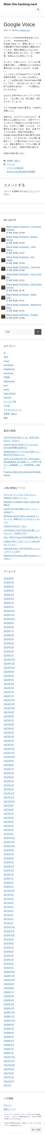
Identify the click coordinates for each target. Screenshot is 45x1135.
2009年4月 (9, 1004)
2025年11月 (9, 615)
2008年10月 (9, 1020)
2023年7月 (9, 720)
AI (5, 353)
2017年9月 (9, 895)
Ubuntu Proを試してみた (15, 526)
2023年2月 (9, 740)
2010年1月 (8, 968)
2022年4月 (9, 781)
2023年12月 (9, 700)
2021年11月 (9, 797)
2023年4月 (9, 732)
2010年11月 (9, 931)
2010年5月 (9, 955)
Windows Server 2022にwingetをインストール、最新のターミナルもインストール (22, 519)
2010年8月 (9, 943)
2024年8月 (9, 671)
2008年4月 (9, 1041)
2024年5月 (9, 680)
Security (7, 397)
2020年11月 (9, 842)
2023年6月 (9, 724)
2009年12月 (9, 972)
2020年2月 (9, 874)
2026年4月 (9, 594)
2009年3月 (9, 1008)
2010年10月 (9, 935)
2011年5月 (8, 907)
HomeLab (8, 373)
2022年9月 (9, 761)
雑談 (6, 418)
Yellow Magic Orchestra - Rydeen (22, 315)
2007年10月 (9, 1065)
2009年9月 (9, 984)
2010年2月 (9, 963)
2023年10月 (9, 708)
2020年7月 (9, 854)
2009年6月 (9, 996)
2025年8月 (9, 627)
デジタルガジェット (13, 409)
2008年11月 (9, 1016)
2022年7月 (9, 769)
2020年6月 (9, 858)
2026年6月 (9, 586)
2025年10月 (9, 619)
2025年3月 (9, 647)
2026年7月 (9, 582)
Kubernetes (9, 381)
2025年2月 (9, 651)
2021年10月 (9, 801)
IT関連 (6, 377)
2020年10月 (9, 846)
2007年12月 (9, 1057)
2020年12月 (9, 838)
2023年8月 (9, 716)
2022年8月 (9, 765)
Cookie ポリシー (15, 1125)
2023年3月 (9, 736)
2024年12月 (9, 659)
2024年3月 (9, 688)
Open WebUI (10, 393)
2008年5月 (9, 1037)
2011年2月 (8, 919)
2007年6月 (9, 1081)
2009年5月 (9, 1000)
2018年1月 (8, 886)
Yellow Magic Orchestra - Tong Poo (23, 267)
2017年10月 (9, 890)
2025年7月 (9, 631)
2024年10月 (9, 667)
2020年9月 (9, 850)
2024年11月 (9, 663)
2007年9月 (9, 1069)
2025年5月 (9, 639)
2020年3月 (9, 870)
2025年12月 (9, 611)
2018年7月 (9, 878)
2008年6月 (9, 1032)
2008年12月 (9, 1012)
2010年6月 (9, 951)
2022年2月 (9, 789)
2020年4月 (9, 866)
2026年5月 (9, 590)
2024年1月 (9, 696)
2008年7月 (9, 1028)
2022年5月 (9, 777)
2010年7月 (9, 947)
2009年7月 (9, 992)
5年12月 (7, 1085)
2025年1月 (9, 655)
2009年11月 (9, 976)
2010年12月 (9, 927)
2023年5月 (9, 728)
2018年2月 (9, 882)
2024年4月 (9, 684)
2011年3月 (8, 915)
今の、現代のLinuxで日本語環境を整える (22, 537)
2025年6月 (9, 635)
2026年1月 (9, 607)
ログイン (30, 191)
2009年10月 (9, 980)
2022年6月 (9, 773)
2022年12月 (9, 749)
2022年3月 (9, 785)
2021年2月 (9, 834)
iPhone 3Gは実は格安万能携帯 (21, 171)
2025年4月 (9, 643)
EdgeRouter (9, 369)
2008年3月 (9, 1045)
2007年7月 (9, 1077)
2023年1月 (9, 744)
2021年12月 (9, 793)
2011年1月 (8, 923)
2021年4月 (9, 826)
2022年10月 (9, 757)
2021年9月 (9, 805)
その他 (7, 405)
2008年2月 (9, 1049)
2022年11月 (9, 753)
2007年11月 (9, 1061)
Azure (6, 361)
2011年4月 (8, 911)
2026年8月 (9, 578)
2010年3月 (9, 959)
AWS (6, 357)
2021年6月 (9, 817)
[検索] (38, 332)
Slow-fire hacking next (20, 4)
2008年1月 (9, 1053)
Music (6, 389)
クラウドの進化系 (15, 168)
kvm (6, 385)
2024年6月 (9, 676)
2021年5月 (9, 822)
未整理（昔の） (14, 161)
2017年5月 (9, 899)
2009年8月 (9, 988)
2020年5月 (9, 862)
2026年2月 (9, 602)
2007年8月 (9, 1073)
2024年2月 (9, 692)
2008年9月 (9, 1024)
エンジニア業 (10, 401)
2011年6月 (8, 903)
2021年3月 (9, 830)
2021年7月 (9, 813)
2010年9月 (9, 939)
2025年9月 (9, 623)
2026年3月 (9, 598)
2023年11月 (9, 704)
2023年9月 (9, 712)
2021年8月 (9, 809)
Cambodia (9, 365)
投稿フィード (10, 1109)
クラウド (11, 164)
